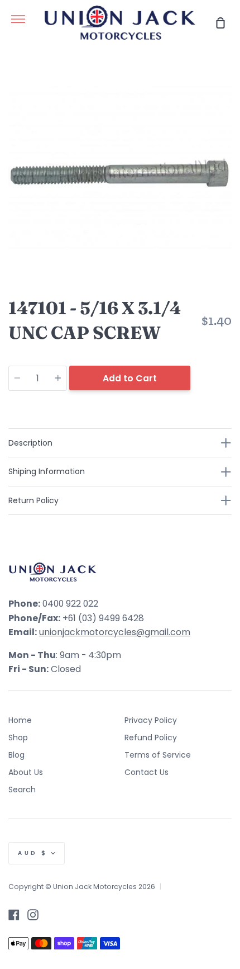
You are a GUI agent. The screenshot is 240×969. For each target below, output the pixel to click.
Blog (16, 754)
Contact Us (146, 772)
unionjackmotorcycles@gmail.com (114, 632)
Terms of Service (157, 754)
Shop (18, 737)
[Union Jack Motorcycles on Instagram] (33, 914)
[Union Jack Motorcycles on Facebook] (14, 914)
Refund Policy (150, 737)
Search (22, 789)
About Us (25, 772)
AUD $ (33, 853)
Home (20, 720)
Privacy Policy (150, 720)
